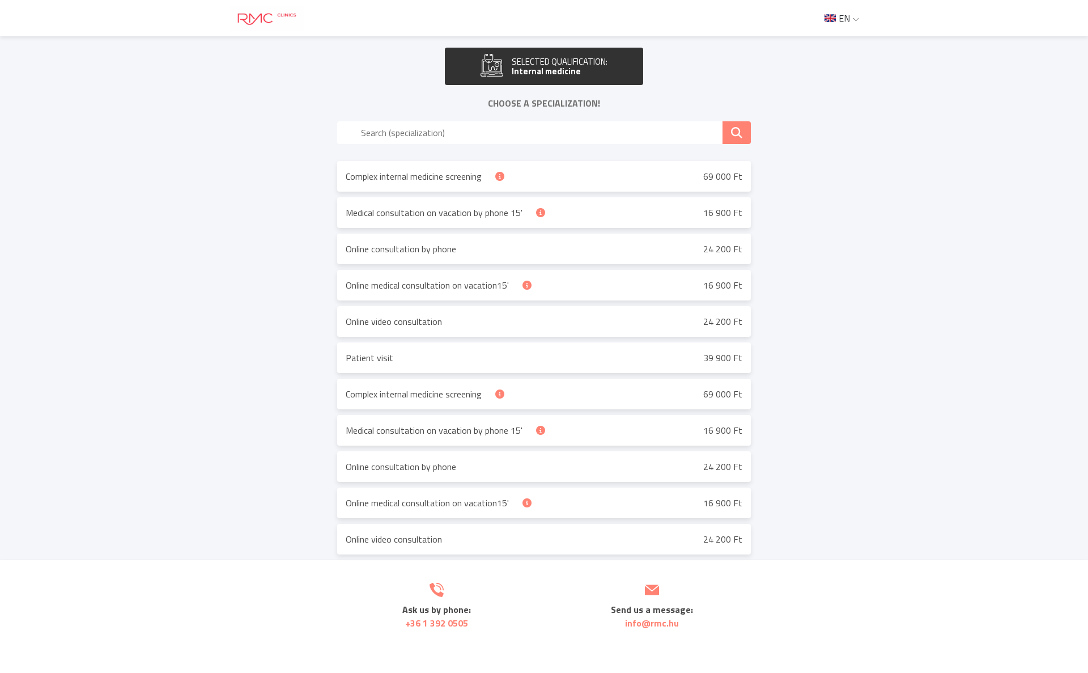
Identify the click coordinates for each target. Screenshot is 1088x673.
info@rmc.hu (652, 623)
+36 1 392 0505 (436, 623)
